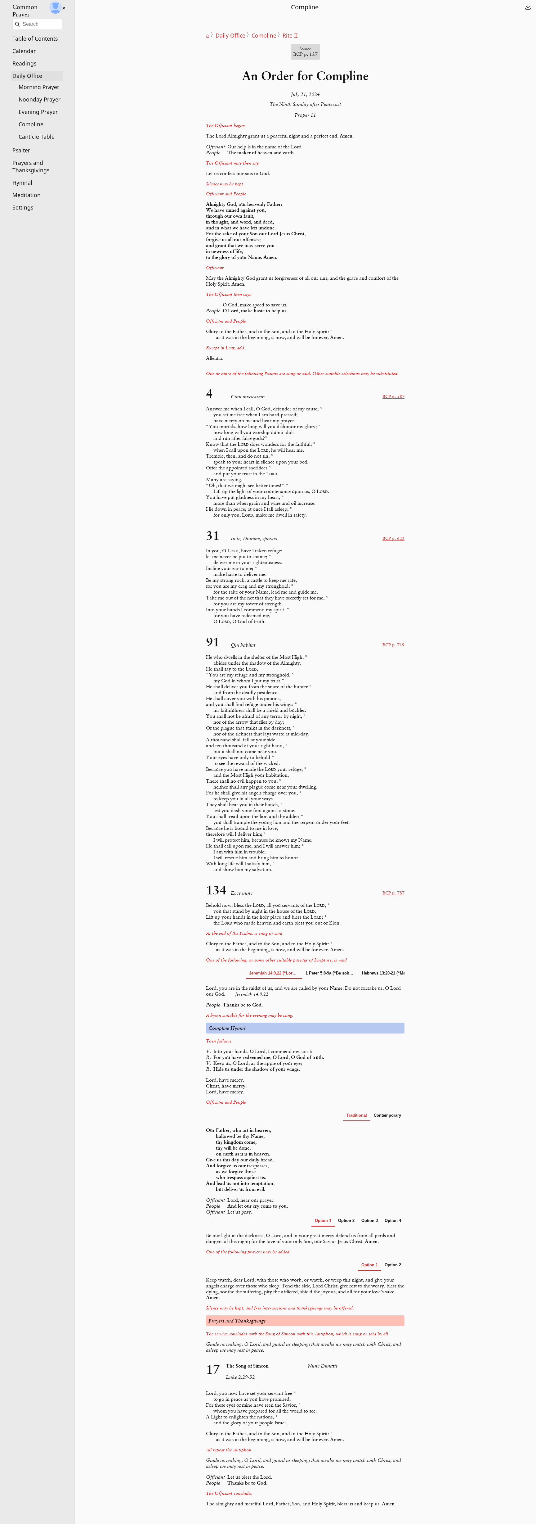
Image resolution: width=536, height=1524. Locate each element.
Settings (22, 207)
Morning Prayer (39, 87)
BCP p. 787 (393, 892)
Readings (24, 63)
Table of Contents (35, 38)
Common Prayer (25, 10)
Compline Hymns (227, 1028)
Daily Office (27, 75)
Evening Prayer (38, 111)
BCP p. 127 (305, 52)
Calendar (24, 51)
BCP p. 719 (393, 644)
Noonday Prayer (39, 99)
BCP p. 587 (393, 396)
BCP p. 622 (393, 538)
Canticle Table (37, 136)
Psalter (21, 150)
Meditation (26, 195)
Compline (31, 124)
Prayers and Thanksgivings (30, 166)
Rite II (290, 35)
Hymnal (22, 182)
